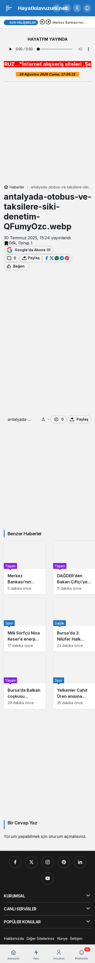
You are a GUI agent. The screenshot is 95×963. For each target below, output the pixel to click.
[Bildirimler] (87, 8)
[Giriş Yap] (77, 8)
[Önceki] (42, 22)
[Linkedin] (80, 862)
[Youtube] (48, 878)
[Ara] (57, 8)
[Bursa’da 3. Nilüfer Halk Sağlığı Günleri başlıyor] (74, 624)
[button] (67, 8)
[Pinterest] (64, 862)
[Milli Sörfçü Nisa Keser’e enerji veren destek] (25, 624)
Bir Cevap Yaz (22, 822)
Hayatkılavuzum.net (42, 8)
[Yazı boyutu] (45, 419)
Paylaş (82, 419)
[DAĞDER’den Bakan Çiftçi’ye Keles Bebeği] (74, 567)
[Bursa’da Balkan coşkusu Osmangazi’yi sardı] (25, 682)
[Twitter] (31, 862)
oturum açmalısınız (67, 836)
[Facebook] (15, 862)
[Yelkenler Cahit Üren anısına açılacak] (74, 682)
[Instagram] (48, 862)
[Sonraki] (48, 22)
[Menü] (9, 8)
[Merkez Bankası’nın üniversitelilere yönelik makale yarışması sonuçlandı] (25, 567)
